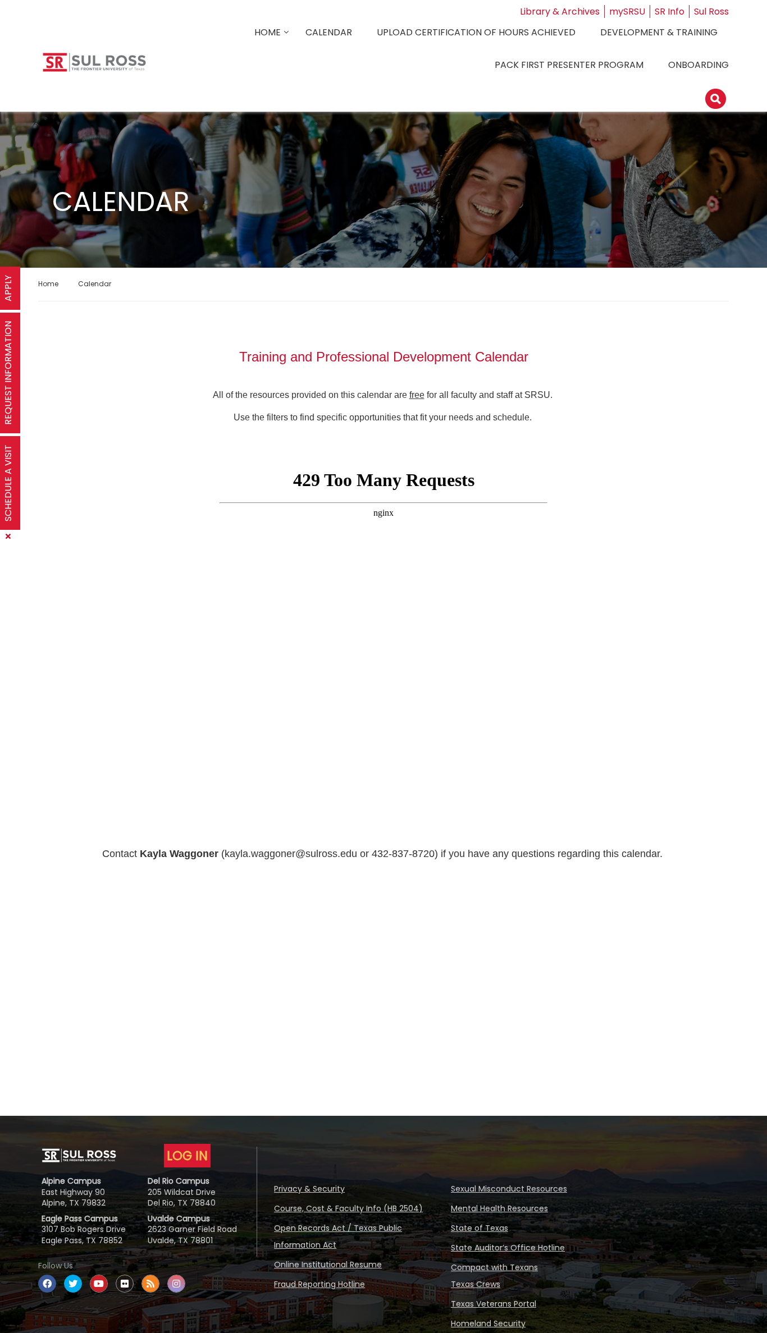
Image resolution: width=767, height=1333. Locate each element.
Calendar (328, 32)
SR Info (669, 11)
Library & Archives (560, 11)
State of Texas (479, 1228)
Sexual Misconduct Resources (509, 1188)
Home (267, 32)
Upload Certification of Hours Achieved (476, 32)
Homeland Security (488, 1323)
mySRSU (627, 11)
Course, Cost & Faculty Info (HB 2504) (348, 1208)
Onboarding (698, 64)
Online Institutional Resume (328, 1264)
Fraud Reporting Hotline (319, 1284)
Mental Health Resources (499, 1208)
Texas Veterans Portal (493, 1303)
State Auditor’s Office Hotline (508, 1247)
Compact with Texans (494, 1267)
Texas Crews (475, 1284)
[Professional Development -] (94, 66)
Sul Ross (711, 11)
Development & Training (659, 32)
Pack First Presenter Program (569, 64)
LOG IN (187, 1156)
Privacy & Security (309, 1188)
